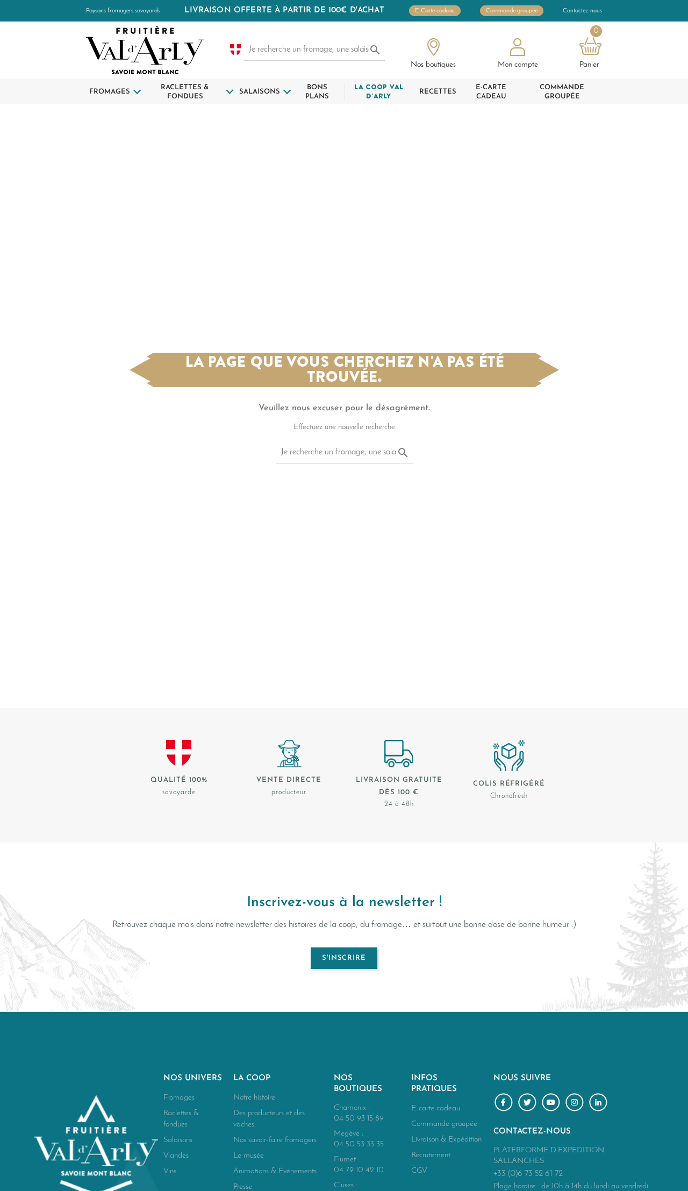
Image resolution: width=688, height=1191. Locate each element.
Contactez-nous (582, 11)
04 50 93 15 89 (359, 1119)
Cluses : (345, 1185)
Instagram (576, 1104)
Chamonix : (352, 1108)
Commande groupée (512, 11)
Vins (169, 1171)
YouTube (552, 1104)
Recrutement (430, 1155)
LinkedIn (600, 1104)
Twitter (529, 1104)
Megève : (348, 1134)
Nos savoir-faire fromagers (275, 1140)
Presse (242, 1187)
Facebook (505, 1104)
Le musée (248, 1156)
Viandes (176, 1156)
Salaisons (177, 1140)
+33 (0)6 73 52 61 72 (528, 1173)
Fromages (179, 1098)
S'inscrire (344, 957)
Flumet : (347, 1160)
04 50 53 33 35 (359, 1144)
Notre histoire (254, 1098)
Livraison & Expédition (446, 1140)
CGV (419, 1171)
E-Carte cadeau (435, 11)
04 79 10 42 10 (359, 1170)
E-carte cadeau (435, 1108)
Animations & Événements (275, 1171)
